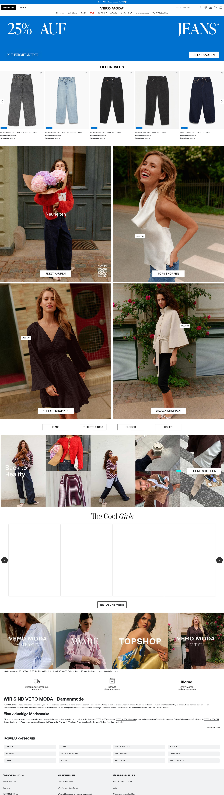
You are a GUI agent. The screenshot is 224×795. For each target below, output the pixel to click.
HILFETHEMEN (66, 775)
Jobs (115, 788)
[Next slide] (222, 101)
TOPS (8, 760)
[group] (22, 106)
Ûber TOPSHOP (9, 782)
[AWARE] (84, 640)
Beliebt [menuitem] (83, 13)
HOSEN (64, 760)
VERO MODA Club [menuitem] (160, 13)
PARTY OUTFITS (177, 760)
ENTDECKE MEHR (112, 604)
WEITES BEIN (121, 754)
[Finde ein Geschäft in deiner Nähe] (205, 8)
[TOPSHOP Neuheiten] (140, 640)
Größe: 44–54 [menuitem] (126, 13)
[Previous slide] (2, 101)
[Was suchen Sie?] (200, 7)
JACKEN (9, 747)
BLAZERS (174, 747)
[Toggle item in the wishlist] (41, 73)
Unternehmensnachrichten (124, 794)
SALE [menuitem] (92, 13)
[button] (22, 100)
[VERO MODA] (112, 9)
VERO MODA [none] (8, 7)
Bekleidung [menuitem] (72, 13)
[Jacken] (168, 385)
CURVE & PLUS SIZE (124, 747)
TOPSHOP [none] (22, 7)
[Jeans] (112, 38)
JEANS (63, 747)
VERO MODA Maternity (126, 719)
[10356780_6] (168, 180)
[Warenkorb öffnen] (220, 7)
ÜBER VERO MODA (13, 775)
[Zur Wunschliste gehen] (215, 8)
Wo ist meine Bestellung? (68, 788)
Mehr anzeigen (213, 727)
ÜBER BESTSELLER (124, 775)
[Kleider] (55, 385)
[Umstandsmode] (28, 640)
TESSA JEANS (176, 754)
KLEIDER (10, 754)
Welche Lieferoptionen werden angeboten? (75, 794)
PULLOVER (120, 760)
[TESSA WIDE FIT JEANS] (112, 471)
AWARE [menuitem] (113, 13)
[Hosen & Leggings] (168, 427)
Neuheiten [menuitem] (60, 13)
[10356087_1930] (55, 317)
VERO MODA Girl (211, 719)
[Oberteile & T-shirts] (168, 248)
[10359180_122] (168, 317)
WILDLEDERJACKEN (69, 754)
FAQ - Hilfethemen (65, 782)
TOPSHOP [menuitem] (102, 13)
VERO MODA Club (10, 794)
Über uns (6, 788)
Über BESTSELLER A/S (123, 782)
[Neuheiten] (55, 214)
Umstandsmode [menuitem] (142, 13)
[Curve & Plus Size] (196, 640)
